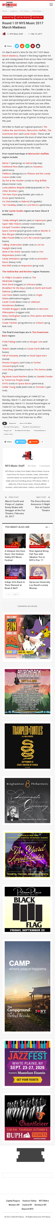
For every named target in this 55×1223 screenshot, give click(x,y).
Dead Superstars (38, 355)
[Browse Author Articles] (27, 456)
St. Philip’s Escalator (12, 277)
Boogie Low (36, 341)
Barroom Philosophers (11, 427)
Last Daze (7, 294)
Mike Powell (8, 237)
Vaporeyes (41, 220)
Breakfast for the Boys (13, 287)
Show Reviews (11, 546)
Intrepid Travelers (11, 227)
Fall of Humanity (10, 355)
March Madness (10, 55)
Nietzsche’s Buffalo (36, 130)
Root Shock (8, 284)
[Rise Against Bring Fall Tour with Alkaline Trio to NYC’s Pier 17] (39, 541)
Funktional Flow (9, 166)
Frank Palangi (8, 341)
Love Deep (7, 369)
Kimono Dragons (10, 362)
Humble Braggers (11, 308)
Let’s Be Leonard (32, 237)
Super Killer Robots (12, 223)
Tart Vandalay (9, 204)
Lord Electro (32, 204)
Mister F (6, 163)
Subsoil (29, 163)
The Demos (40, 369)
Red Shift (6, 265)
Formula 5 (41, 386)
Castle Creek (8, 301)
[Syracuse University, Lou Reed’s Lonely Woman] (39, 572)
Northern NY (40, 1205)
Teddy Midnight (10, 220)
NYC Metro (44, 1201)
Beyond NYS (27, 1209)
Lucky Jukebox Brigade (13, 187)
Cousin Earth (33, 348)
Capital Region (23, 17)
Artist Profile (36, 577)
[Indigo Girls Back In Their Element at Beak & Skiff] (15, 572)
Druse (5, 197)
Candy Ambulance (11, 258)
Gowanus (38, 166)
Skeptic (5, 348)
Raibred (25, 201)
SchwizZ (40, 322)
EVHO (5, 383)
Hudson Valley (29, 1201)
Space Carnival (9, 230)
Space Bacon (24, 383)
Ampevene (26, 265)
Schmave (31, 284)
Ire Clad (6, 201)
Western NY (14, 1205)
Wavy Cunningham (11, 315)
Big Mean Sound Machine (15, 376)
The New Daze (9, 194)
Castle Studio (30, 133)
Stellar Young (8, 386)
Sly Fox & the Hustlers (13, 180)
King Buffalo (41, 180)
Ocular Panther (9, 322)
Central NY (37, 17)
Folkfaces (7, 173)
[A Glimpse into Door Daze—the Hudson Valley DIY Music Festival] (15, 541)
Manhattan (8, 17)
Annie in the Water (11, 251)
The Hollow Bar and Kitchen (17, 271)
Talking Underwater (12, 244)
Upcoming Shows (37, 546)
